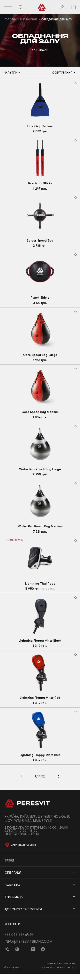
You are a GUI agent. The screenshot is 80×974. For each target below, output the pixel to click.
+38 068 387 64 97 (19, 935)
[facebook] (43, 949)
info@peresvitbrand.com (28, 942)
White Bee (70, 963)
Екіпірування (29, 19)
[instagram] (33, 949)
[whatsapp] (17, 949)
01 (37, 776)
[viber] (7, 949)
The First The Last (65, 967)
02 (43, 776)
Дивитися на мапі (23, 844)
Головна (10, 19)
